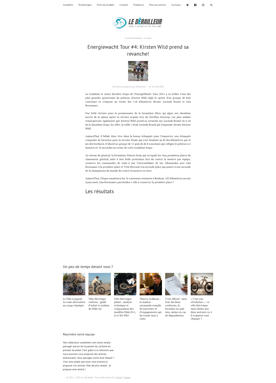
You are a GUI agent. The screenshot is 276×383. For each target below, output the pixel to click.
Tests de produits (105, 4)
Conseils (123, 4)
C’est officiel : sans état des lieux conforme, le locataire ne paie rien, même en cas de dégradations (176, 307)
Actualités (68, 4)
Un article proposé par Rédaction (129, 86)
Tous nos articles (157, 4)
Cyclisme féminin (133, 37)
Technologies (85, 4)
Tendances (138, 4)
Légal (119, 377)
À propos (176, 4)
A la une (147, 37)
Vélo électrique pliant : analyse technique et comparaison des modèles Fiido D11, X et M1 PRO (125, 307)
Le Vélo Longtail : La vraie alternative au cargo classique (74, 302)
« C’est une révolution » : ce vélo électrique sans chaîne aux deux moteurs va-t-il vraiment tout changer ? (202, 309)
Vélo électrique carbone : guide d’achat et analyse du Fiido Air (98, 303)
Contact (126, 377)
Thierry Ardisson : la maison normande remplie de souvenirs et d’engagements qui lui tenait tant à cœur (150, 309)
